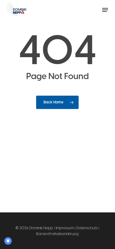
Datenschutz (87, 228)
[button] (105, 10)
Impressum (65, 228)
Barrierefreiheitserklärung (57, 234)
